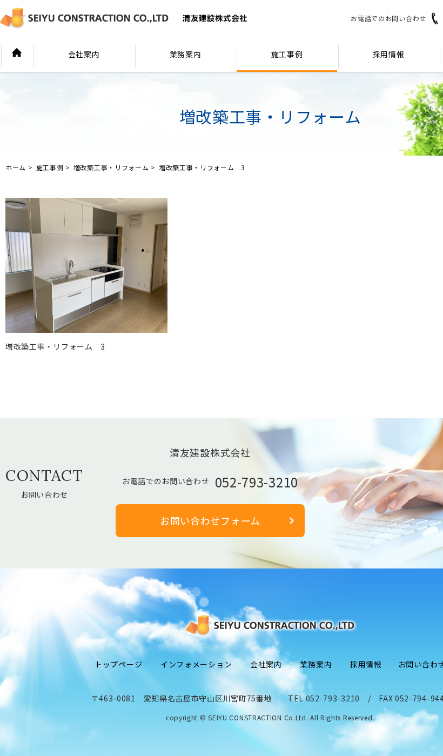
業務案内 (186, 54)
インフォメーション (196, 664)
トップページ (118, 664)
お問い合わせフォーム (210, 520)
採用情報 (389, 54)
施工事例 (287, 54)
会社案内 (84, 54)
